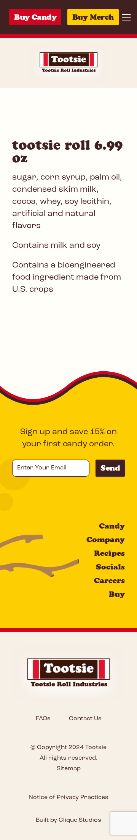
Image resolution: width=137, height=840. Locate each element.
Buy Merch (93, 17)
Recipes (109, 553)
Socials (110, 567)
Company (105, 539)
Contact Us (85, 719)
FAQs (43, 719)
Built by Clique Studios (68, 820)
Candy (112, 526)
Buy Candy (35, 17)
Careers (109, 580)
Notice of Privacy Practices (68, 798)
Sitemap (69, 769)
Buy (117, 594)
